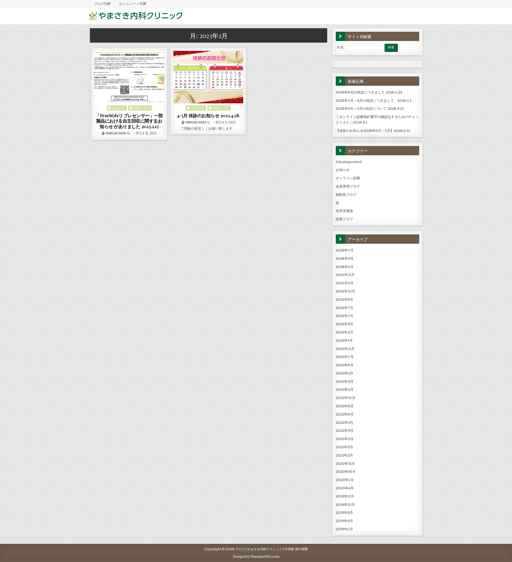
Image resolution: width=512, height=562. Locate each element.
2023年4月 (344, 373)
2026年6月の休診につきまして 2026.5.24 (369, 92)
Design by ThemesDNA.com (256, 557)
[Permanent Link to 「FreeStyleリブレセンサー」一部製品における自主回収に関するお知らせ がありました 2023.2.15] (129, 77)
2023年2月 (345, 390)
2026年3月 (345, 258)
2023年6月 (345, 365)
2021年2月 (344, 455)
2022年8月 (345, 406)
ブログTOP (102, 4)
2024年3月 (344, 324)
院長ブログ (142, 107)
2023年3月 (345, 382)
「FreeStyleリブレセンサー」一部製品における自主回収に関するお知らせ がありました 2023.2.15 (129, 120)
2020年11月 (345, 464)
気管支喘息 (344, 211)
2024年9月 (344, 300)
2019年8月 (344, 513)
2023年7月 (345, 357)
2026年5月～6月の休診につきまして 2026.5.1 (373, 101)
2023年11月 (345, 349)
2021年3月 (344, 447)
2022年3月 (345, 431)
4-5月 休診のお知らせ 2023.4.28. (208, 115)
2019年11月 (345, 496)
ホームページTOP (132, 4)
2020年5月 (345, 480)
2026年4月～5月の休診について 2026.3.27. (370, 109)
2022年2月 (345, 439)
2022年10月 (345, 398)
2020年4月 (345, 488)
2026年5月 (345, 250)
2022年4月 (344, 423)
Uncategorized (349, 162)
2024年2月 (344, 332)
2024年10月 (345, 291)
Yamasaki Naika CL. (118, 133)
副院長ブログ (346, 195)
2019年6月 (344, 521)
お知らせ (118, 107)
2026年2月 (345, 267)
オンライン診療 (348, 178)
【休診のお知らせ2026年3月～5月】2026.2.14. (373, 131)
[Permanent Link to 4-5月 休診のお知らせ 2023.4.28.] (208, 77)
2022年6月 (345, 414)
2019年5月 (344, 529)
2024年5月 (344, 316)
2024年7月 (344, 308)
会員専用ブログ (348, 186)
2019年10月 (345, 505)
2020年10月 (346, 472)
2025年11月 (345, 275)
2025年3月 (345, 283)
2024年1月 (344, 341)
